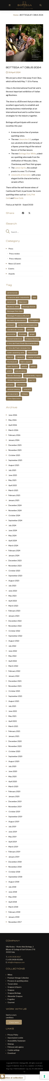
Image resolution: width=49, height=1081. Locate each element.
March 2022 (13, 666)
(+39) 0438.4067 (14, 957)
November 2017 (15, 922)
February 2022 (14, 671)
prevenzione (20, 371)
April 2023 (12, 601)
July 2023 (12, 585)
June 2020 (12, 771)
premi (9, 371)
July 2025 (12, 470)
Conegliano (34, 320)
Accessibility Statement (16, 1041)
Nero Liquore (26, 362)
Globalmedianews (14, 339)
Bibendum (23, 302)
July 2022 (12, 646)
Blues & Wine (13, 307)
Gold (28, 194)
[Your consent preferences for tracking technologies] (44, 1076)
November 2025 (15, 450)
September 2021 (15, 696)
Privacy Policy (13, 1035)
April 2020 (12, 781)
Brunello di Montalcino (16, 320)
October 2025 (14, 455)
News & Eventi (14, 263)
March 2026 (13, 430)
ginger (32, 334)
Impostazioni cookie (15, 1038)
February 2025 (14, 495)
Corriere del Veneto (15, 330)
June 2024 (12, 530)
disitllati (30, 330)
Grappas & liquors (14, 987)
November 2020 (15, 746)
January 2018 (13, 917)
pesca (24, 366)
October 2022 (14, 631)
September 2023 (15, 575)
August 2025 (13, 465)
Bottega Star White (27, 153)
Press (10, 248)
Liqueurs (20, 357)
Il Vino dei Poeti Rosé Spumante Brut (22, 343)
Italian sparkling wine (15, 353)
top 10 (32, 380)
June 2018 (12, 892)
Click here (14, 1022)
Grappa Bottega (32, 339)
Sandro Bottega (14, 376)
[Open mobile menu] (9, 5)
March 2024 (13, 545)
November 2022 (15, 626)
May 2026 (12, 420)
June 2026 (12, 415)
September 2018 (15, 877)
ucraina (10, 385)
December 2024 (15, 505)
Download (12, 1053)
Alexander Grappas (15, 996)
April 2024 (12, 540)
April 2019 (12, 841)
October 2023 (14, 570)
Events (11, 268)
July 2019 (12, 826)
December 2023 (15, 560)
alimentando (12, 293)
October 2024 (14, 515)
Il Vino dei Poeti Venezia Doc (19, 348)
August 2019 (13, 821)
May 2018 (12, 897)
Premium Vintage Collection (18, 978)
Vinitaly (25, 394)
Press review (14, 253)
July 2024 (12, 525)
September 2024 (15, 520)
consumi (10, 325)
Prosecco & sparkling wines (18, 981)
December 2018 (15, 862)
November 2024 (15, 510)
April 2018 (12, 902)
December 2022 (15, 621)
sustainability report (32, 376)
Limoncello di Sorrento (21, 175)
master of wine (33, 357)
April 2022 (12, 661)
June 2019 (12, 831)
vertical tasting (13, 389)
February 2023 (14, 611)
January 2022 (13, 676)
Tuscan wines (13, 984)
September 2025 (15, 460)
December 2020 (15, 741)
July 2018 (12, 887)
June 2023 (12, 591)
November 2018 (15, 867)
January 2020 (13, 796)
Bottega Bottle (28, 307)
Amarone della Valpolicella (18, 297)
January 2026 (13, 440)
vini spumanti (12, 394)
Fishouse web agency (16, 1047)
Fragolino (11, 999)
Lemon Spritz (20, 168)
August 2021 (13, 701)
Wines (10, 975)
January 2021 (13, 736)
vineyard (27, 389)
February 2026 (14, 435)
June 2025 (12, 475)
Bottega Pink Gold (14, 311)
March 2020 (13, 786)
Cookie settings (13, 1050)
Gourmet (11, 1002)
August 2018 (13, 882)
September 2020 (15, 756)
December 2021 (15, 681)
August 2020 (13, 761)
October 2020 (14, 751)
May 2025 (12, 480)
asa (34, 297)
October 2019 (14, 811)
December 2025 (15, 445)
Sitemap (11, 1044)
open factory (12, 366)
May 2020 (12, 776)
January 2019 (13, 857)
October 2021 (14, 691)
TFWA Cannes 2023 (16, 380)
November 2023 (15, 565)
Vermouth (21, 385)
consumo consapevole (27, 325)
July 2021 (12, 706)
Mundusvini (12, 362)
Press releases (15, 258)
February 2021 (14, 731)
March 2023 (13, 606)
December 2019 (15, 801)
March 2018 (13, 907)
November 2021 (15, 686)
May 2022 (12, 656)
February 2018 (14, 912)
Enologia (22, 334)
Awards (11, 274)
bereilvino (11, 302)
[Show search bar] (40, 5)
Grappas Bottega (14, 993)
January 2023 (13, 616)
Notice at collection (13, 1077)
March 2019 (13, 846)
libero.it (10, 357)
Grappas (11, 990)
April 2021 (12, 721)
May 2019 (12, 836)
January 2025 (13, 500)
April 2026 (12, 425)
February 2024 (14, 550)
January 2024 (13, 555)
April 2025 (12, 485)
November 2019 (15, 806)
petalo (33, 366)
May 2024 (12, 535)
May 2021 (12, 716)
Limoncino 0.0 (25, 139)
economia (11, 334)
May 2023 (12, 596)
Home (15, 15)
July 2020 (12, 766)
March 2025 (13, 490)
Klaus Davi (32, 353)
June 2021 (12, 711)
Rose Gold (18, 198)
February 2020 (14, 791)
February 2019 (14, 851)
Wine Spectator (14, 399)
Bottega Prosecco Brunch (18, 316)
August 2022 (13, 641)
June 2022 (12, 651)
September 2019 (15, 816)
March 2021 (13, 726)
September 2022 (15, 636)
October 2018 (14, 872)
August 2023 (13, 580)
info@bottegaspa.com (16, 962)
